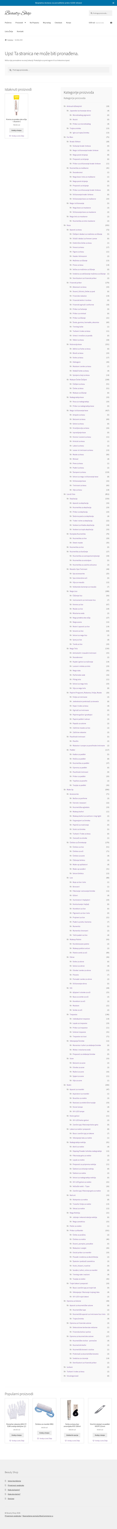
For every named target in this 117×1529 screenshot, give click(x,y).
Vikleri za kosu (78, 340)
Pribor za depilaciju (80, 512)
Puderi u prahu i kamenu (82, 922)
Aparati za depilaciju (80, 503)
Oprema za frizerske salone (80, 1323)
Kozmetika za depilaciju (82, 507)
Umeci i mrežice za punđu (82, 335)
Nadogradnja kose (77, 397)
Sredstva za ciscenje (80, 1358)
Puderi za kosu (78, 468)
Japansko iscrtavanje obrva (80, 110)
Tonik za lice (77, 644)
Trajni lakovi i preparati (79, 1283)
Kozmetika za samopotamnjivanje (86, 556)
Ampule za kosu (79, 415)
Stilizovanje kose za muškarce (84, 199)
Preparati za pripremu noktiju (84, 1164)
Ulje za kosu (77, 490)
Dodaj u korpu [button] (16, 130)
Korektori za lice (79, 908)
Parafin (75, 741)
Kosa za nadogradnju (81, 401)
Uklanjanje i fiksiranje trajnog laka (86, 1292)
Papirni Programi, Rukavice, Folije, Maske (86, 692)
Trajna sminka (75, 128)
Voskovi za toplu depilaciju (83, 529)
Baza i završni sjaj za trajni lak (84, 1288)
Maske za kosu (78, 454)
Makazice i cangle (79, 1248)
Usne (72, 1058)
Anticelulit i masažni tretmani (84, 653)
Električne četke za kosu (82, 243)
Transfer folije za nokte (82, 1204)
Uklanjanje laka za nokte (82, 1138)
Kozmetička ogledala (81, 807)
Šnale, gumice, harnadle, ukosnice (86, 322)
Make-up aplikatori (80, 864)
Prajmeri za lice (79, 917)
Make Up (70, 789)
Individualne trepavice (81, 1019)
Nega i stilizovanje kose (79, 410)
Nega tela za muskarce (78, 216)
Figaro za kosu (78, 252)
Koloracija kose (76, 344)
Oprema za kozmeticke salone (81, 1336)
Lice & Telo (71, 494)
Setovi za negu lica (80, 635)
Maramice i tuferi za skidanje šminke (87, 1045)
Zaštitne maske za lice (81, 728)
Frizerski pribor (76, 282)
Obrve (72, 957)
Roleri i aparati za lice (81, 626)
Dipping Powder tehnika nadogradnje (87, 1151)
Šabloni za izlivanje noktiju (83, 1169)
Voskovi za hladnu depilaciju (83, 525)
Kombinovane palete (81, 944)
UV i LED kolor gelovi (81, 1120)
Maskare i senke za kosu (82, 366)
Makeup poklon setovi (81, 948)
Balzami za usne (79, 1063)
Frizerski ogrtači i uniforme (83, 304)
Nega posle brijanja (80, 155)
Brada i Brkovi (75, 141)
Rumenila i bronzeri (80, 930)
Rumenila (76, 926)
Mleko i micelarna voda (81, 1050)
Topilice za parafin (80, 781)
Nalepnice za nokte (80, 1199)
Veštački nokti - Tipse (81, 1186)
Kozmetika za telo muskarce (84, 221)
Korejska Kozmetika (78, 534)
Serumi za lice (78, 631)
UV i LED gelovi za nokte (82, 1182)
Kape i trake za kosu (80, 706)
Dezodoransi (77, 172)
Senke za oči (77, 1010)
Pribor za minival (79, 313)
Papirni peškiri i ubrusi (81, 719)
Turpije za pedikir (79, 785)
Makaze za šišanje (79, 393)
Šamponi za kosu (79, 472)
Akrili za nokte (78, 1146)
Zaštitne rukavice (79, 732)
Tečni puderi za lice (80, 935)
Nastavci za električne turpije (84, 1102)
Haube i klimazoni (80, 256)
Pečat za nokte (75, 1226)
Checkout (58, 22)
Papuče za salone (79, 723)
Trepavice (73, 1014)
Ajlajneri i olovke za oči (81, 992)
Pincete (76, 975)
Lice (71, 878)
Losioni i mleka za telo (81, 666)
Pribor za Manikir (76, 1230)
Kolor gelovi (74, 1116)
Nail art (73, 1195)
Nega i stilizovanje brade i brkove (85, 150)
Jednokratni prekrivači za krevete (86, 701)
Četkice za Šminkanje (78, 842)
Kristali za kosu (79, 441)
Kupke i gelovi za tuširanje (83, 662)
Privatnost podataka (16, 1485)
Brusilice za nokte (80, 1098)
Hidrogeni (76, 362)
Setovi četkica (78, 873)
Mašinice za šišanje (80, 260)
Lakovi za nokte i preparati (80, 1129)
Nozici (75, 119)
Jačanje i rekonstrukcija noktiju (85, 1217)
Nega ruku (77, 670)
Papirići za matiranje (81, 825)
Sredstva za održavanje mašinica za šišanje (89, 274)
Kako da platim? (14, 1494)
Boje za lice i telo (79, 882)
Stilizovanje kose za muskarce (84, 212)
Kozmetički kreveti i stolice (83, 1349)
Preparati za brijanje (81, 159)
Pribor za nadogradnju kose (83, 406)
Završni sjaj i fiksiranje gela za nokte (87, 1191)
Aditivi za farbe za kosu (81, 349)
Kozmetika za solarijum (82, 560)
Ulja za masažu (78, 582)
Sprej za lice (77, 640)
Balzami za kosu (79, 419)
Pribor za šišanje (79, 318)
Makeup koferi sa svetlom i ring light (87, 816)
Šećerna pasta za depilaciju (83, 516)
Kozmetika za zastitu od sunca (85, 565)
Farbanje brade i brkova (82, 146)
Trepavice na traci (79, 1036)
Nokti (69, 1085)
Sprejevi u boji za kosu (81, 375)
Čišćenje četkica (79, 860)
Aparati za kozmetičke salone (81, 1305)
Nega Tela (74, 648)
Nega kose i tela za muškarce (84, 177)
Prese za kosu (78, 265)
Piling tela (77, 679)
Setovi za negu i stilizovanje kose (85, 476)
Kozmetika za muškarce (79, 168)
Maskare (76, 1005)
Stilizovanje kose (79, 481)
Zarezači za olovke (80, 838)
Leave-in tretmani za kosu (83, 450)
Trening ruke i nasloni (81, 1274)
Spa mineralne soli (80, 578)
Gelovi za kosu (78, 424)
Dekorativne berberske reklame (85, 1327)
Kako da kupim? (14, 1490)
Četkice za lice (78, 847)
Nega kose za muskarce (82, 208)
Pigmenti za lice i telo (81, 913)
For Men (70, 137)
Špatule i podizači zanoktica (84, 1261)
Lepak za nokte (79, 1160)
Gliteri (75, 895)
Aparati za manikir (77, 1089)
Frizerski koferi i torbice (82, 300)
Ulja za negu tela (79, 688)
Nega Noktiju (75, 1213)
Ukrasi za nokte (79, 1208)
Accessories (74, 794)
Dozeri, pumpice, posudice (83, 1244)
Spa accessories (79, 573)
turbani (70, 1367)
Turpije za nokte (79, 1279)
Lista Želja (9, 31)
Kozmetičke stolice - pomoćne (85, 1340)
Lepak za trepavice (80, 1023)
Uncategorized (72, 1376)
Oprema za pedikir (80, 767)
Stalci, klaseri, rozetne (81, 1266)
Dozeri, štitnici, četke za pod (84, 291)
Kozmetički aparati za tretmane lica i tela (89, 1314)
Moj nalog (47, 22)
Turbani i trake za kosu (81, 331)
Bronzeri (76, 886)
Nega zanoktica (79, 1221)
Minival (75, 459)
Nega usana (77, 622)
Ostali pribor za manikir (82, 1252)
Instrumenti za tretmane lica (84, 600)
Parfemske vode (79, 675)
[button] (16, 136)
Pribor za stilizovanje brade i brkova (87, 190)
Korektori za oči (79, 1001)
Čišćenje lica (77, 595)
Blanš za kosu (78, 353)
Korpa (68, 22)
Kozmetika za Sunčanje (79, 551)
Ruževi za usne (78, 1072)
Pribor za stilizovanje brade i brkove (87, 163)
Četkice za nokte (79, 1239)
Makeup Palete (75, 939)
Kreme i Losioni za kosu (82, 437)
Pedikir (72, 750)
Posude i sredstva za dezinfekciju (85, 1257)
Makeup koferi (78, 811)
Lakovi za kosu (78, 446)
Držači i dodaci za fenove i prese (85, 238)
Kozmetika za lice (80, 538)
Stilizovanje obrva (80, 983)
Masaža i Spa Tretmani (78, 569)
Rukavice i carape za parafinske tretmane (89, 745)
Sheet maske (78, 542)
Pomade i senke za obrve (82, 979)
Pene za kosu (78, 463)
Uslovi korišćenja (14, 1481)
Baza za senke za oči (80, 997)
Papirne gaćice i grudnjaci (82, 714)
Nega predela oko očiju (81, 618)
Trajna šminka (78, 1318)
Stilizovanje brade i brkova (83, 194)
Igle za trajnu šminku (81, 132)
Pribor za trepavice (80, 1028)
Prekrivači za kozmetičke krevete (85, 1354)
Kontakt (20, 31)
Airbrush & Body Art (74, 106)
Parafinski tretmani (77, 736)
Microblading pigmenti (82, 115)
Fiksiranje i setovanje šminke (84, 891)
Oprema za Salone (74, 1301)
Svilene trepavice (79, 1032)
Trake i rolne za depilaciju (82, 520)
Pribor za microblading (82, 124)
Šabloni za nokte (79, 1173)
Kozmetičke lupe (79, 1310)
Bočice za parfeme (80, 798)
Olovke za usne (78, 1067)
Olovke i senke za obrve (82, 970)
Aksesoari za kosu (79, 287)
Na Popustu (34, 22)
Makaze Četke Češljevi (78, 379)
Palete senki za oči (80, 952)
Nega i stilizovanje (77, 203)
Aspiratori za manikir (81, 1094)
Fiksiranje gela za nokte (82, 1155)
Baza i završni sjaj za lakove (83, 1133)
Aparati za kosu (76, 230)
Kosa (69, 225)
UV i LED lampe (78, 1111)
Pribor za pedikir (79, 776)
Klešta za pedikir (79, 759)
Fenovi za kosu (78, 247)
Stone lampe (78, 1107)
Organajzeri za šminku (81, 820)
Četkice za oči (78, 851)
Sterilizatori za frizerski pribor (85, 278)
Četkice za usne (79, 856)
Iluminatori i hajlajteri (81, 900)
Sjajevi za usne (78, 1076)
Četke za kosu (78, 388)
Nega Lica (73, 591)
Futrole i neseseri (79, 803)
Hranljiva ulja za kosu (81, 428)
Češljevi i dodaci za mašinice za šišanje (87, 234)
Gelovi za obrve (79, 966)
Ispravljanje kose (79, 432)
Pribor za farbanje (80, 309)
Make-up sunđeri (79, 869)
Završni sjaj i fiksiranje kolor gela (85, 1124)
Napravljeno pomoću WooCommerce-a (38, 1516)
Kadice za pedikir (79, 754)
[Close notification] (113, 3)
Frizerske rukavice (80, 296)
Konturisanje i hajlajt (81, 904)
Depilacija (73, 498)
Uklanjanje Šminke (77, 1041)
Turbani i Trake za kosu (81, 834)
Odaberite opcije (72, 1435)
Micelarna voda (78, 613)
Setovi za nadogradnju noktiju (84, 1177)
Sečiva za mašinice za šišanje (84, 269)
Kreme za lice (78, 604)
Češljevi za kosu (79, 384)
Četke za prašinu (79, 1235)
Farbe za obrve (78, 961)
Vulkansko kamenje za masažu (84, 587)
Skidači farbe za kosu (81, 371)
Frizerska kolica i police (82, 1332)
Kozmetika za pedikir (81, 763)
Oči (71, 988)
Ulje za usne (77, 1080)
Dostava (11, 1498)
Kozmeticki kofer (79, 1345)
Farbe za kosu (78, 357)
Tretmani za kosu (79, 485)
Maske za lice (78, 609)
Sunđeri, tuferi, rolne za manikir (85, 1270)
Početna (8, 22)
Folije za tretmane (80, 697)
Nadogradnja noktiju (78, 1142)
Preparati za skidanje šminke (84, 1054)
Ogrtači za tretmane (81, 710)
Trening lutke (78, 326)
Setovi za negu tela (80, 684)
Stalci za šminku (79, 829)
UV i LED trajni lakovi (81, 1296)
